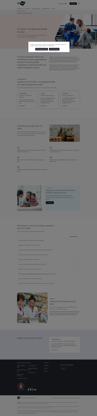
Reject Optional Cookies (41, 49)
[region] (49, 47)
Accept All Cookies (54, 49)
